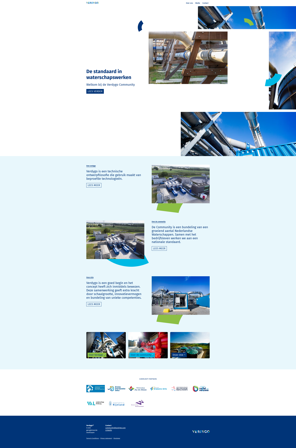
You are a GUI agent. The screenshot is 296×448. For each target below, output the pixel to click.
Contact (205, 3)
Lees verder (95, 91)
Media (197, 3)
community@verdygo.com (115, 428)
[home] (92, 3)
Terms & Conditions (92, 438)
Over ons (189, 3)
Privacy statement (106, 438)
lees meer (94, 185)
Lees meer (159, 248)
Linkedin (108, 430)
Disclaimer (117, 438)
